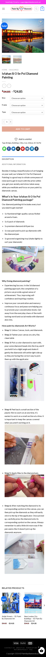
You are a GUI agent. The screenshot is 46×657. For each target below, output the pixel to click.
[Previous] (6, 35)
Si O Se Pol (37, 143)
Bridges (9, 143)
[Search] (36, 9)
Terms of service (33, 648)
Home (4, 70)
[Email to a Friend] (18, 149)
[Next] (40, 35)
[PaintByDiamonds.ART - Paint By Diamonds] (21, 8)
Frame (4, 105)
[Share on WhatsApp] (4, 149)
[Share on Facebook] (9, 149)
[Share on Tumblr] (36, 149)
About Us (20, 648)
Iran (25, 143)
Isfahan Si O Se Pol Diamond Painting (21, 198)
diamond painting (13, 204)
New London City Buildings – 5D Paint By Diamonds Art (33, 618)
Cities (22, 143)
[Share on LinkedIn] (32, 149)
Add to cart (23, 129)
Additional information (14, 164)
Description (8, 159)
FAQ (31, 650)
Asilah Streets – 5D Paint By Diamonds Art (11, 617)
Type (4, 112)
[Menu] (3, 9)
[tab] (23, 159)
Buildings (14, 70)
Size (3, 98)
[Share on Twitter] (13, 149)
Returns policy (21, 650)
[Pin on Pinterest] (23, 149)
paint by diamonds (15, 325)
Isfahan (30, 143)
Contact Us (9, 648)
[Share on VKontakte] (27, 149)
